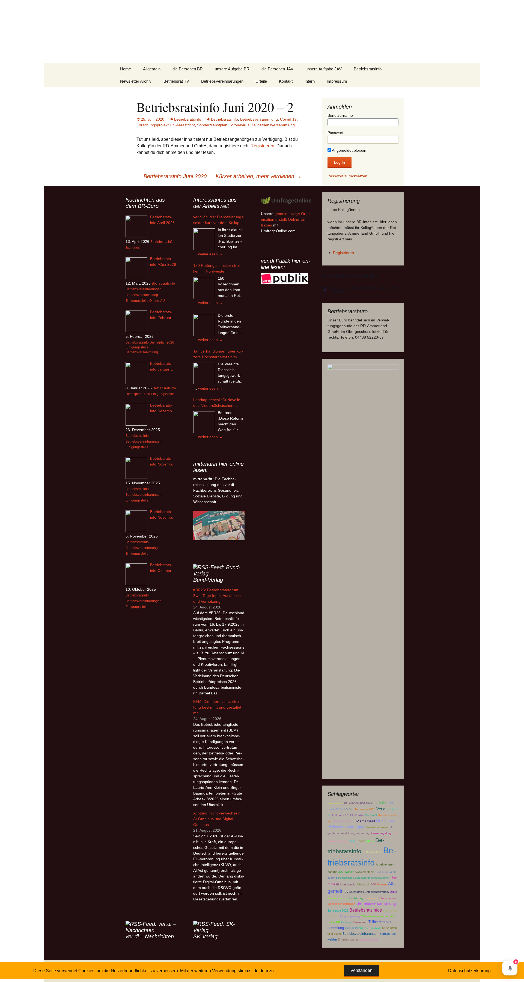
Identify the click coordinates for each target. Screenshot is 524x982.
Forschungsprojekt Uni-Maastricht (165, 125)
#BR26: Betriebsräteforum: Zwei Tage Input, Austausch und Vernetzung (217, 596)
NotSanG (371, 815)
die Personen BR (187, 69)
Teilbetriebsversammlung (273, 125)
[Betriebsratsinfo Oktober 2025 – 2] (136, 574)
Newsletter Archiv (135, 81)
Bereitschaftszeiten (377, 827)
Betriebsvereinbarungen (222, 81)
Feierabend (360, 922)
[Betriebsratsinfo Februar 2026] (136, 321)
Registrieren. (263, 146)
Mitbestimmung (368, 939)
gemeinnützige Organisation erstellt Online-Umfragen (286, 219)
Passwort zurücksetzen (347, 176)
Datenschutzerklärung (469, 970)
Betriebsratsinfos (365, 910)
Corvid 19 (288, 119)
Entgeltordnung (348, 939)
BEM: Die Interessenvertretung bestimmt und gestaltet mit (217, 707)
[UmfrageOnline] (286, 200)
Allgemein (151, 69)
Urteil (393, 891)
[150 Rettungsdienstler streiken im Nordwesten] (204, 288)
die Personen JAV (277, 69)
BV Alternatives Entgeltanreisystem (367, 891)
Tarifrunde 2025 (365, 809)
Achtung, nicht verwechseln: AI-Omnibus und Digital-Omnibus (217, 819)
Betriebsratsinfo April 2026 (162, 220)
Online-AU (157, 301)
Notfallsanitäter (372, 852)
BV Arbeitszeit (365, 821)
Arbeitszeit (363, 884)
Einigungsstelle (345, 884)
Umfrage (346, 922)
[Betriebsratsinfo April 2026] (136, 226)
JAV (373, 884)
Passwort (335, 132)
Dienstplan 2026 (162, 342)
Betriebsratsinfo (368, 69)
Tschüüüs (133, 247)
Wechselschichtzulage (341, 903)
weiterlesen (210, 254)
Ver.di (381, 809)
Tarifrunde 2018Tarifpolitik (348, 815)
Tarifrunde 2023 (337, 910)
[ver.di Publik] (284, 278)
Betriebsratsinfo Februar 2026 (161, 315)
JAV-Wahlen (346, 871)
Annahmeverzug (337, 898)
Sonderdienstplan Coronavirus (223, 125)
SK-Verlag (205, 936)
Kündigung (382, 871)
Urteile (261, 81)
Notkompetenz (364, 871)
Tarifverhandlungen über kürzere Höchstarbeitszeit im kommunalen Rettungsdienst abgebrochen (218, 354)
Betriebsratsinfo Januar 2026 (161, 366)
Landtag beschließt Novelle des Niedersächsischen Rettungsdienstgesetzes (216, 403)
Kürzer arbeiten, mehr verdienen (258, 176)
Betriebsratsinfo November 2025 (162, 514)
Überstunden (387, 898)
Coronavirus (335, 803)
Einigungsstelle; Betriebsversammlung (142, 349)
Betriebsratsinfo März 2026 (163, 261)
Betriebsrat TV (176, 81)
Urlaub (360, 841)
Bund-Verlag (208, 580)
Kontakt (286, 81)
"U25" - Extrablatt (370, 928)
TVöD (348, 809)
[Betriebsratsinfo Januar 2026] (136, 373)
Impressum (337, 81)
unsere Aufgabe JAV (323, 69)
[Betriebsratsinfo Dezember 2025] (136, 415)
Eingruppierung (350, 916)
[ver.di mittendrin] (219, 525)
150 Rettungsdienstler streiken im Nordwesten (217, 268)
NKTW (370, 841)
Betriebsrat (371, 898)
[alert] (363, 289)
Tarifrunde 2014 (343, 821)
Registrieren (343, 252)
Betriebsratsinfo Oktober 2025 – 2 (161, 568)
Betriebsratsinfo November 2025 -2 (162, 461)
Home (125, 69)
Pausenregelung (381, 833)
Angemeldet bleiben (348, 150)
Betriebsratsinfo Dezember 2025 (162, 408)
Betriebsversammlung (259, 119)
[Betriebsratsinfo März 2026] (136, 268)
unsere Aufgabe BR (232, 69)
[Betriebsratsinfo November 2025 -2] (136, 468)
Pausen (382, 884)
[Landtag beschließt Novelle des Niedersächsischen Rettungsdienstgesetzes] (204, 422)
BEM (352, 841)
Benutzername (340, 115)
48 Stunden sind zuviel (358, 803)
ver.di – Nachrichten (150, 936)
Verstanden (361, 970)
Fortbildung (356, 898)
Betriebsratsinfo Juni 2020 (171, 176)
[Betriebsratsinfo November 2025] (136, 521)
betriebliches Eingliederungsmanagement (364, 877)
